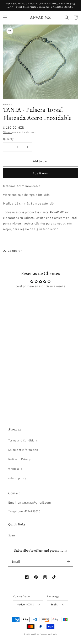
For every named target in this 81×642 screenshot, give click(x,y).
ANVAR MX (35, 634)
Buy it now (40, 173)
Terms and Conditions (23, 440)
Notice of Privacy (19, 459)
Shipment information (23, 450)
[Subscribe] (68, 561)
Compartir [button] (15, 251)
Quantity (8, 139)
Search (12, 535)
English (54, 604)
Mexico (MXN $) (26, 604)
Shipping (7, 132)
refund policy (17, 478)
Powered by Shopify (48, 634)
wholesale (15, 469)
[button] (5, 17)
